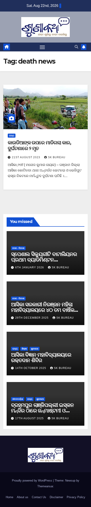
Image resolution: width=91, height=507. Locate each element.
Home (9, 497)
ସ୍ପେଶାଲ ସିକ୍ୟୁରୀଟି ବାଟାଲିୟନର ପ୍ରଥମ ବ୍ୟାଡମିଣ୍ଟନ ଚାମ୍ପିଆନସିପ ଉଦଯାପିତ (44, 259)
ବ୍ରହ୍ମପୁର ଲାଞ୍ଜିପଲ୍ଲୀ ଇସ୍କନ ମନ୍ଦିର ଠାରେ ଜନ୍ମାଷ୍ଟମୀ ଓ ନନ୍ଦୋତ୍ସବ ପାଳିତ (42, 410)
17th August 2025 (30, 418)
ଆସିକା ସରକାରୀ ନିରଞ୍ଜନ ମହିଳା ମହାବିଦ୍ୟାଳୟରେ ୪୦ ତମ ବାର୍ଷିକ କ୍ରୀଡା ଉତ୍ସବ (42, 310)
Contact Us (39, 497)
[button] (76, 47)
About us (22, 497)
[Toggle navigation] (42, 47)
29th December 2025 (32, 317)
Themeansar (45, 486)
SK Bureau (56, 157)
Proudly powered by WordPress (32, 480)
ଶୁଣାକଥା (34, 348)
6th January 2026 (30, 267)
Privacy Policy (76, 497)
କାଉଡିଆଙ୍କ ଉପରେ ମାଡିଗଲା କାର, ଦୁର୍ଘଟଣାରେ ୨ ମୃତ (39, 145)
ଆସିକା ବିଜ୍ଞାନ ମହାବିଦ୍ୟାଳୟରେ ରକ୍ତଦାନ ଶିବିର (41, 357)
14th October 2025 (31, 368)
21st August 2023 (26, 157)
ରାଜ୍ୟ (11, 135)
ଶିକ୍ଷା (24, 348)
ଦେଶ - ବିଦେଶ (18, 248)
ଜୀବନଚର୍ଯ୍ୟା (17, 399)
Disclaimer (56, 497)
